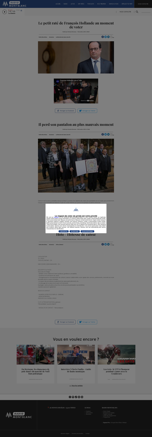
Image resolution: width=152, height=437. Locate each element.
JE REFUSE (74, 231)
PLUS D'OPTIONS (87, 231)
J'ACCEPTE (63, 231)
